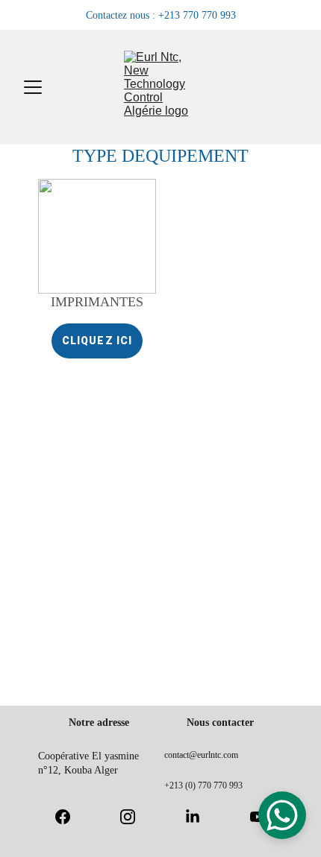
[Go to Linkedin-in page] (200, 816)
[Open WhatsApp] (282, 815)
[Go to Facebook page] (70, 816)
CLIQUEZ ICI (97, 341)
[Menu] (33, 87)
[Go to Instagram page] (135, 816)
